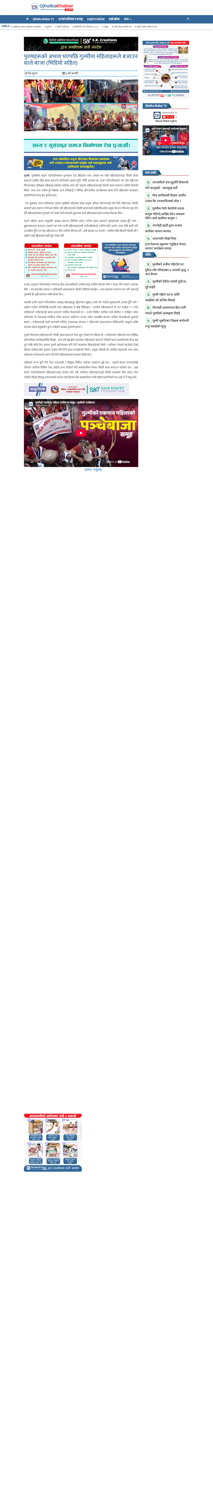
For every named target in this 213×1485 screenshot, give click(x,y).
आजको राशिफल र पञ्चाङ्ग (70, 19)
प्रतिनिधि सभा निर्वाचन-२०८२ (86, 27)
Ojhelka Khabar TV (43, 19)
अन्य (126, 19)
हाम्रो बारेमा (114, 19)
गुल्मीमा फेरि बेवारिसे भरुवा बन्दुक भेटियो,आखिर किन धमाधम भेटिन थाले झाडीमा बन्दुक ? (165, 213)
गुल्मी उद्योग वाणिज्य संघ (147, 27)
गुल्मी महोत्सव (63, 27)
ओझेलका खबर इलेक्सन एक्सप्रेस (27, 27)
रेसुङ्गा (106, 27)
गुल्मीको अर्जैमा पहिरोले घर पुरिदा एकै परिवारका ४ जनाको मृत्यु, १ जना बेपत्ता (167, 269)
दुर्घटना (49, 27)
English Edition (96, 19)
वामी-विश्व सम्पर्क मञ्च (122, 27)
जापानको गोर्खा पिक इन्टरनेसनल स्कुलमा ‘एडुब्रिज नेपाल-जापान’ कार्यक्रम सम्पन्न (166, 243)
